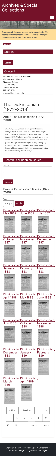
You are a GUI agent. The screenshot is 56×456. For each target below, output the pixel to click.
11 (17, 425)
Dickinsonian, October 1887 (12, 239)
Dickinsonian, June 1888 (46, 296)
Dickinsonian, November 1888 (46, 323)
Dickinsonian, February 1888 (29, 268)
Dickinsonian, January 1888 (12, 268)
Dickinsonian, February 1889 (46, 352)
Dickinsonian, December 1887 (46, 239)
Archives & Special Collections (20, 8)
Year (5, 199)
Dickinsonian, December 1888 (12, 352)
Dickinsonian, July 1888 (12, 321)
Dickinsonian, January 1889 (29, 352)
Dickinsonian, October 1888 (29, 323)
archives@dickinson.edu (13, 93)
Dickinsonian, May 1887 (12, 211)
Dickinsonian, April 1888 (12, 296)
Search (6, 165)
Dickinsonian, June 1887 (29, 211)
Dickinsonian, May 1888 (29, 296)
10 (9, 425)
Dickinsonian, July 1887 (46, 211)
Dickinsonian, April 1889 (29, 380)
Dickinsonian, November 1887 (29, 239)
